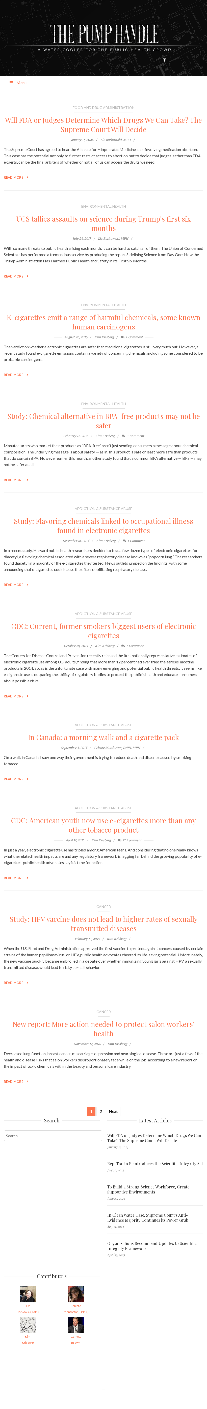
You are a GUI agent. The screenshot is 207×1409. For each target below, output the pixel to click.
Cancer (103, 906)
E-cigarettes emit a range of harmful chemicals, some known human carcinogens (103, 322)
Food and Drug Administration (104, 107)
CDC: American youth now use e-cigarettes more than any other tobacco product (103, 825)
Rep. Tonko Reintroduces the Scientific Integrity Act (155, 1163)
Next (113, 1111)
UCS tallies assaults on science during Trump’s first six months (103, 223)
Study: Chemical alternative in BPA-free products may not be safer (103, 420)
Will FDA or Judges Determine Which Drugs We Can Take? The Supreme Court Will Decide (103, 124)
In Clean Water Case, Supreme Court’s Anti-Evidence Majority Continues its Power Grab (147, 1218)
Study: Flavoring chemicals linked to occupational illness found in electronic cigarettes (103, 525)
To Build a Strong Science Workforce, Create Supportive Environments (148, 1189)
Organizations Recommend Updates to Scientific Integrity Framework (152, 1246)
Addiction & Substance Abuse (103, 508)
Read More (14, 177)
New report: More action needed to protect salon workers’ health (104, 1028)
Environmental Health (103, 206)
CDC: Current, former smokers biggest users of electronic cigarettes (103, 630)
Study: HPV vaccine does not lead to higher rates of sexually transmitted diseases (104, 923)
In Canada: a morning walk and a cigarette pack (103, 737)
